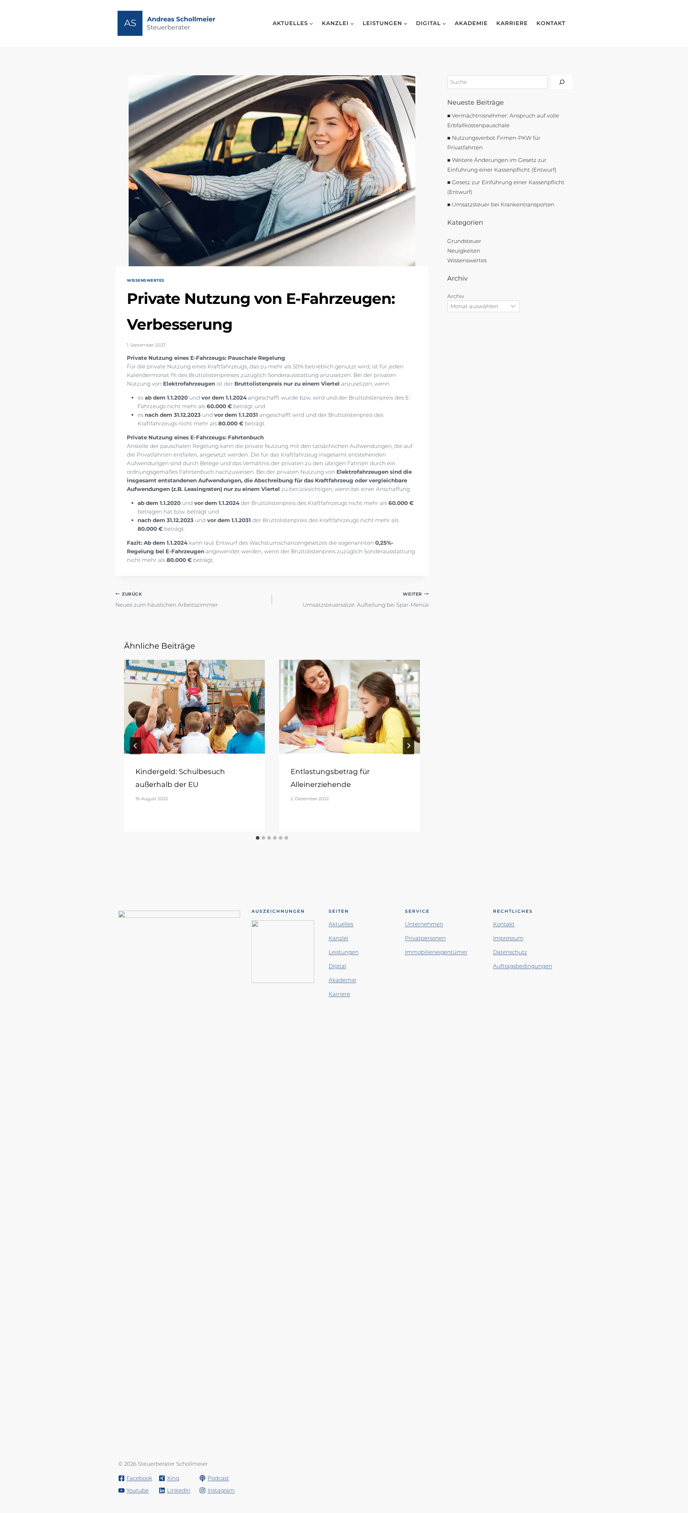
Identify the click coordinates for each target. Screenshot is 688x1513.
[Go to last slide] (135, 745)
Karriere (512, 23)
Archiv (455, 296)
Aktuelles (341, 924)
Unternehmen (424, 924)
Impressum (508, 938)
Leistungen (344, 952)
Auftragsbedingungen (522, 966)
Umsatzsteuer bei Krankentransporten (503, 204)
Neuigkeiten (463, 250)
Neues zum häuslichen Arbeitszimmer (166, 599)
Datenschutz (510, 952)
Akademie (471, 23)
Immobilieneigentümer (436, 952)
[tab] (257, 838)
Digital (337, 966)
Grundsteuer (464, 241)
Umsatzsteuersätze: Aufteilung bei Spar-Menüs (366, 599)
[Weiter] (408, 745)
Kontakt (550, 23)
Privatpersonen (425, 938)
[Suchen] (562, 82)
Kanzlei (338, 938)
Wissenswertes (145, 280)
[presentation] (194, 707)
